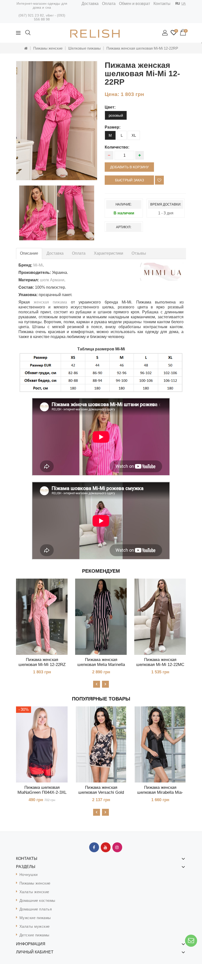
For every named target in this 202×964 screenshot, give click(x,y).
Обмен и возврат (134, 3)
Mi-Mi (38, 265)
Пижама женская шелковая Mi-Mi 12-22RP (142, 48)
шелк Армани (52, 280)
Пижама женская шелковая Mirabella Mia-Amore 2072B (160, 792)
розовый (116, 115)
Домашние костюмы (37, 900)
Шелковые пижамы (84, 48)
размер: (112, 127)
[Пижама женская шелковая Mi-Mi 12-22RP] (56, 120)
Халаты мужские (34, 926)
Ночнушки (28, 874)
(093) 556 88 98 (50, 17)
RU (177, 3)
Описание (29, 253)
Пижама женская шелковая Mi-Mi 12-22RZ (42, 662)
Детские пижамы (34, 935)
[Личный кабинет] (165, 33)
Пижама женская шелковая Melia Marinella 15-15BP (101, 664)
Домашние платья (35, 909)
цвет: (110, 107)
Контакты (161, 3)
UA (183, 3)
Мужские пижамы (35, 918)
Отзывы (139, 253)
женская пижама (50, 302)
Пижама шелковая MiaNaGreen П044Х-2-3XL (42, 790)
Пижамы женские (48, 48)
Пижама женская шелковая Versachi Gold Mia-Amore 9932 (101, 792)
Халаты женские (34, 892)
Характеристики (108, 253)
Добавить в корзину (129, 167)
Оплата (109, 3)
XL (134, 135)
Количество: (117, 147)
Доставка (90, 3)
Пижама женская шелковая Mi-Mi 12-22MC (160, 662)
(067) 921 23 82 (31, 15)
